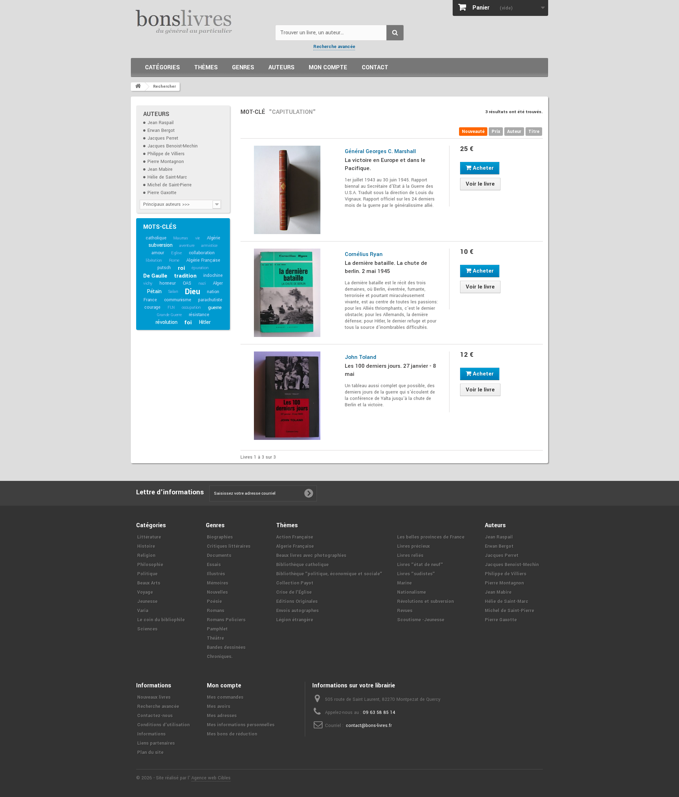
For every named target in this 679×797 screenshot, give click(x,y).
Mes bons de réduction (232, 734)
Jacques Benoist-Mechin (172, 146)
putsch (164, 267)
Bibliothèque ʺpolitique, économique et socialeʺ (329, 574)
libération (154, 260)
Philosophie (150, 565)
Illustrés (216, 574)
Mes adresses (222, 715)
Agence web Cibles (211, 778)
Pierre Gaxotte (161, 193)
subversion (160, 245)
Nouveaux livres (153, 697)
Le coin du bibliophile (161, 620)
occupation (191, 307)
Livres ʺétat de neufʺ (420, 565)
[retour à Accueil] (138, 86)
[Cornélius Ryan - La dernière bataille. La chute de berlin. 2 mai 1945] (287, 293)
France (150, 300)
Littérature (149, 537)
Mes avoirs (218, 706)
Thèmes (206, 67)
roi (181, 268)
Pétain (154, 291)
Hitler (205, 322)
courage (152, 307)
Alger (218, 283)
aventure (186, 246)
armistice (209, 246)
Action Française (294, 537)
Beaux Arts (148, 583)
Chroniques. (220, 656)
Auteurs (281, 67)
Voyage (145, 592)
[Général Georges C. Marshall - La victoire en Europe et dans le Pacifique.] (287, 190)
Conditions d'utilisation (163, 725)
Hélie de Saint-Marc (167, 177)
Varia (142, 610)
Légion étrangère (294, 620)
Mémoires (217, 583)
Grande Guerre (169, 315)
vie (197, 238)
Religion (146, 555)
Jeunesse (147, 601)
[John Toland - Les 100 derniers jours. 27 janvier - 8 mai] (287, 395)
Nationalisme (411, 592)
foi (187, 322)
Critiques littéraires (228, 546)
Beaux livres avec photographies (311, 555)
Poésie (214, 601)
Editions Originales (297, 601)
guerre (215, 307)
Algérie (213, 238)
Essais (214, 565)
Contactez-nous (155, 715)
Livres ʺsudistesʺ (416, 574)
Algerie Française (295, 546)
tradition (185, 276)
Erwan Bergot (161, 130)
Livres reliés (410, 555)
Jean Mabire (160, 169)
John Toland (360, 357)
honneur (167, 283)
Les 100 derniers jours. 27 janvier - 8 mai (390, 370)
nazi (202, 283)
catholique (156, 238)
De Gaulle (155, 276)
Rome (174, 260)
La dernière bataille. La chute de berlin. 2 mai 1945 (386, 267)
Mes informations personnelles (240, 725)
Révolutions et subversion (425, 601)
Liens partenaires (156, 743)
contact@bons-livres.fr (369, 725)
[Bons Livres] (200, 21)
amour (157, 253)
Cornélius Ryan (364, 254)
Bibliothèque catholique (302, 565)
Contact (375, 67)
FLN (171, 307)
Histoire (146, 546)
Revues (404, 610)
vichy (147, 283)
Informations (151, 734)
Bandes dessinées (226, 647)
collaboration (202, 253)
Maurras (180, 238)
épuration (200, 268)
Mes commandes (225, 697)
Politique (147, 574)
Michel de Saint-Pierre (169, 185)
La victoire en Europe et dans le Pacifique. (385, 164)
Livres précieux (413, 546)
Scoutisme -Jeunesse (420, 620)
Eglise (176, 253)
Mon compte (328, 67)
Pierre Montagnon (165, 161)
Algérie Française (203, 260)
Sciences (147, 629)
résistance (199, 315)
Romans (215, 610)
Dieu (192, 291)
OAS (187, 283)
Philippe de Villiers (166, 154)
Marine (404, 583)
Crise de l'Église (294, 592)
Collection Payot (294, 583)
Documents (219, 555)
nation (213, 292)
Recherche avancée (334, 46)
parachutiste (210, 300)
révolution (167, 322)
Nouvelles (217, 592)
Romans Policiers (226, 620)
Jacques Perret (162, 138)
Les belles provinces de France (430, 537)
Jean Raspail (160, 123)
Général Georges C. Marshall (380, 151)
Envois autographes (297, 610)
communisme (177, 300)
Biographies (220, 537)
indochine (212, 275)
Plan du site (150, 752)
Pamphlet (217, 629)
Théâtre (215, 638)
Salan (173, 292)
